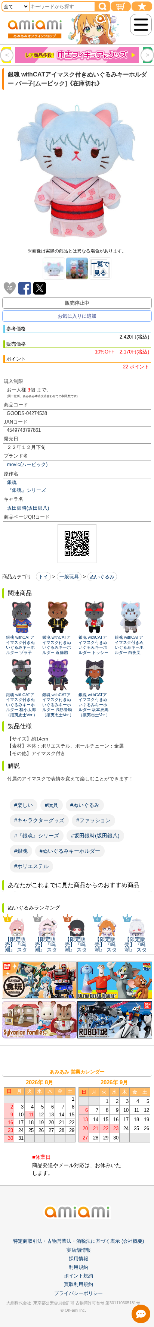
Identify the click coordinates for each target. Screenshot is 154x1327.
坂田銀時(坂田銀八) (28, 508)
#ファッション (93, 820)
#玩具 (51, 805)
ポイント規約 (78, 1276)
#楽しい (23, 805)
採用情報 (78, 1258)
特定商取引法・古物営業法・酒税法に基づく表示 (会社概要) (78, 1241)
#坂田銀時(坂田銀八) (95, 836)
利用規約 (78, 1267)
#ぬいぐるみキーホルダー (70, 851)
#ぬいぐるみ (84, 805)
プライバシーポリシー (78, 1293)
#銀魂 (21, 851)
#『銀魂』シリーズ (36, 836)
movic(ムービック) (27, 464)
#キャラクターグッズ (39, 820)
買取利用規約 (78, 1284)
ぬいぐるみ (102, 576)
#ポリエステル (31, 866)
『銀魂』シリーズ (26, 490)
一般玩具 (69, 576)
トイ (43, 576)
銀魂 (12, 482)
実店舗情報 (79, 1250)
